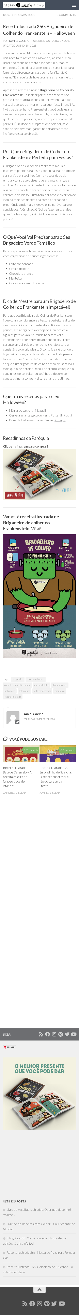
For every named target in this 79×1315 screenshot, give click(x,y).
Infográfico (24, 690)
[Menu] (74, 5)
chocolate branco (35, 679)
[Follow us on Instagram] (54, 1034)
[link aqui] (40, 410)
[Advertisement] (33, 1164)
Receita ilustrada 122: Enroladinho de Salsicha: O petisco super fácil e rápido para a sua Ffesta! (56, 777)
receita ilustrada (12, 696)
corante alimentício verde (17, 685)
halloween (9, 690)
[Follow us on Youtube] (73, 1034)
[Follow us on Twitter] (67, 1034)
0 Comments (66, 15)
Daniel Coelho (19, 40)
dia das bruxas (60, 685)
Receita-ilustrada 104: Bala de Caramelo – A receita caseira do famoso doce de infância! (18, 777)
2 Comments (31, 750)
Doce (7, 15)
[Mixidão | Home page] (31, 5)
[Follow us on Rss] (41, 1034)
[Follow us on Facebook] (47, 1034)
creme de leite (41, 685)
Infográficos (24, 15)
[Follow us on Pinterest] (60, 1034)
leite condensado (42, 690)
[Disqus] (39, 861)
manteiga (60, 690)
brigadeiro (18, 679)
